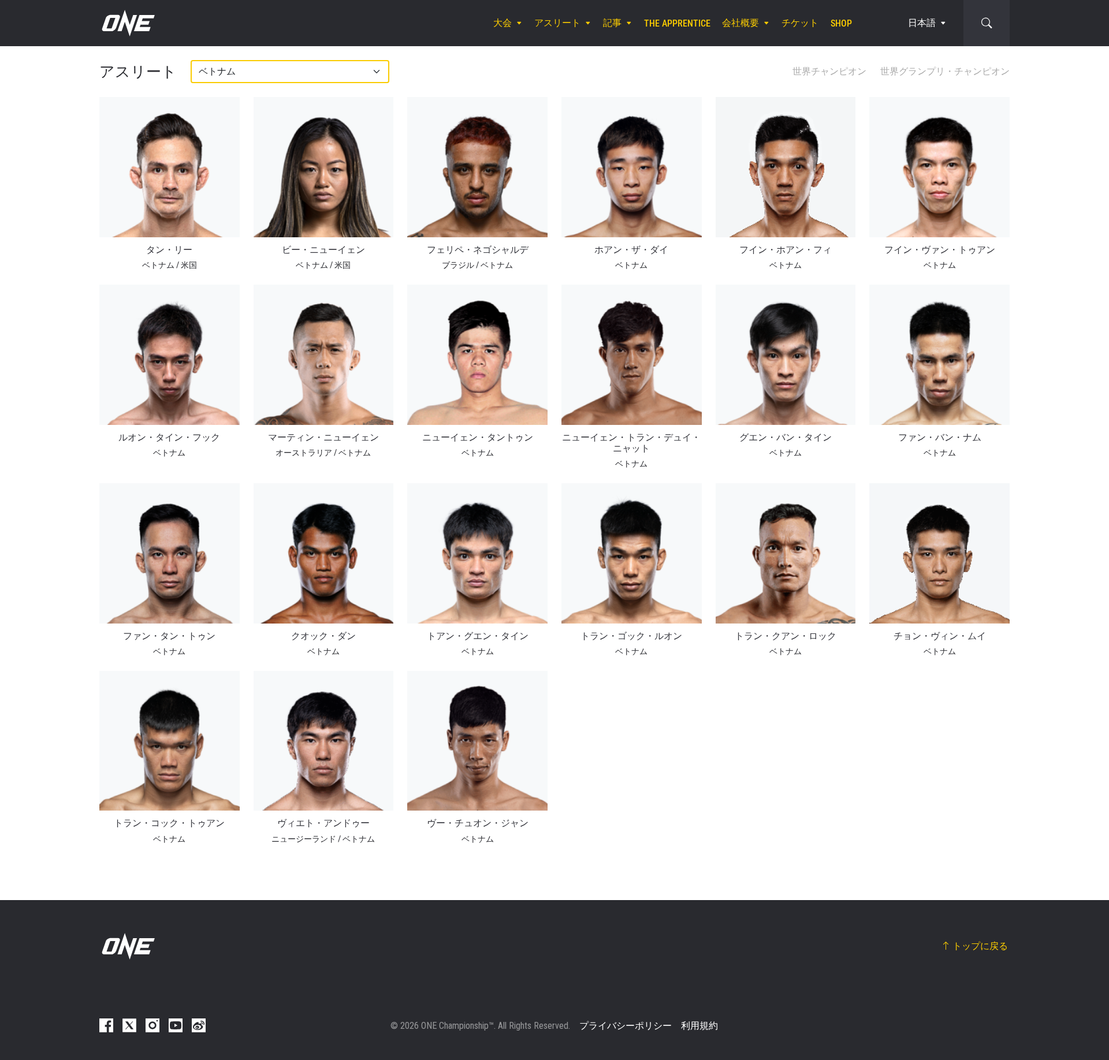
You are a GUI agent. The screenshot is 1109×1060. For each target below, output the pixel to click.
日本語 (922, 22)
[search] (986, 23)
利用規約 (699, 1025)
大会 (502, 22)
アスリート (557, 22)
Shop (841, 23)
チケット (799, 22)
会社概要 (740, 22)
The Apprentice (677, 23)
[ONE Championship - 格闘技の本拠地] (127, 23)
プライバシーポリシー (625, 1025)
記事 (612, 22)
